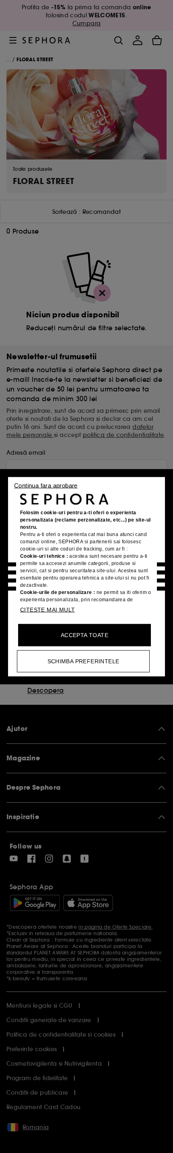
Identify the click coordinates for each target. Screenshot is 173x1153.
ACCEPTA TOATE (84, 634)
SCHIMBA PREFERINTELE (83, 661)
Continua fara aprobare (46, 485)
